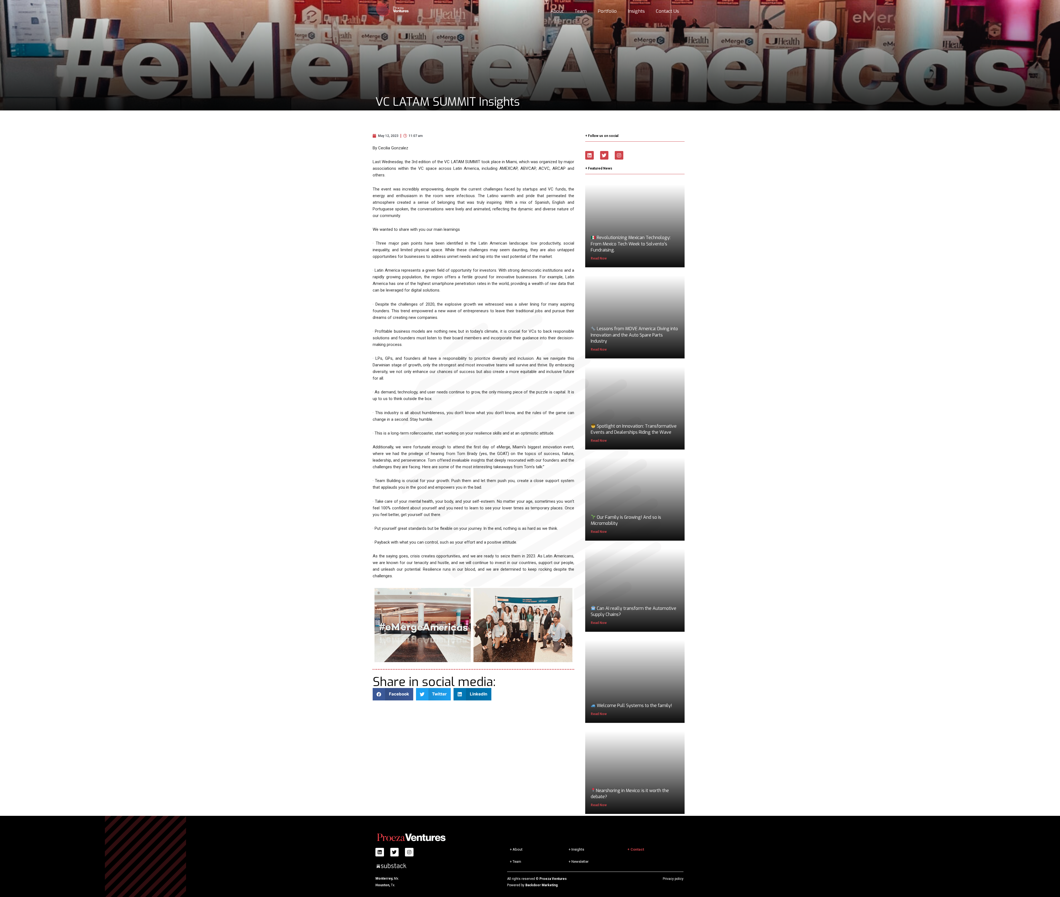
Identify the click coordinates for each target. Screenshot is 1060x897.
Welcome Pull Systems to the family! (634, 705)
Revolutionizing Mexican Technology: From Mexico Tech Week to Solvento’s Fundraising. (631, 244)
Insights (636, 11)
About (556, 11)
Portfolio (607, 11)
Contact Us (667, 11)
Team (580, 11)
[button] (393, 694)
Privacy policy (673, 879)
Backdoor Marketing (541, 885)
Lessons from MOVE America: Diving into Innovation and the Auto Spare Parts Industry (634, 335)
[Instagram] (619, 155)
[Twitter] (604, 155)
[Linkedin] (589, 155)
